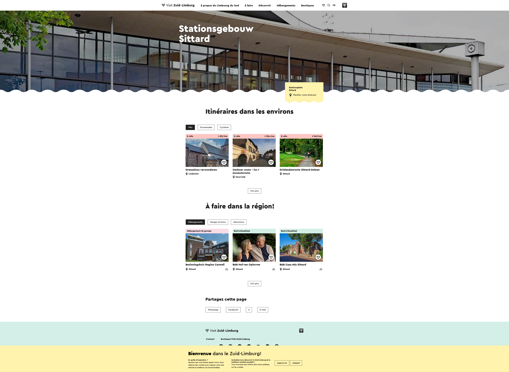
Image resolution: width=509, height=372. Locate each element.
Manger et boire (218, 222)
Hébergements (286, 5)
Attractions (238, 222)
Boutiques (307, 5)
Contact (210, 339)
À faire (249, 5)
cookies (240, 367)
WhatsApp (213, 310)
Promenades (206, 127)
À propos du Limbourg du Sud (220, 5)
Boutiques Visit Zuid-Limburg (235, 339)
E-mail (263, 310)
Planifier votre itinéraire (304, 95)
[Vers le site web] (226, 269)
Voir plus (254, 191)
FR (334, 5)
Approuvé (282, 363)
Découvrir (265, 5)
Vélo (190, 127)
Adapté (296, 363)
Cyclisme (224, 127)
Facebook (233, 310)
